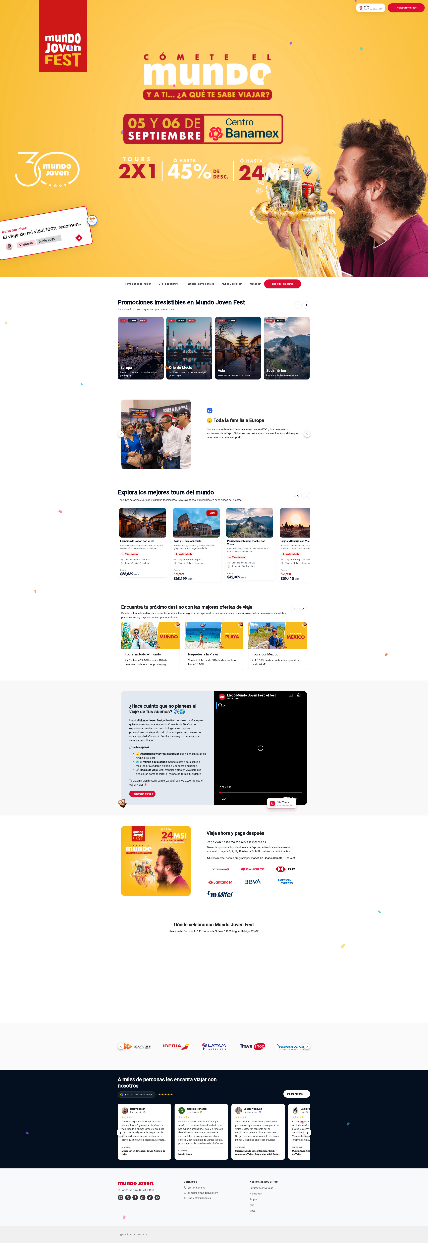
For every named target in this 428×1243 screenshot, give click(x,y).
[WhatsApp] (142, 1197)
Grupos (253, 1199)
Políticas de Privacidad (261, 1188)
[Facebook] (135, 1197)
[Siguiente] (306, 305)
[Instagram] (120, 1197)
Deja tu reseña (297, 1093)
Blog (252, 1205)
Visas (252, 1210)
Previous (121, 434)
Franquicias (256, 1193)
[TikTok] (150, 1197)
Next (307, 434)
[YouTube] (157, 1197)
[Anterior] (298, 305)
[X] (128, 1197)
